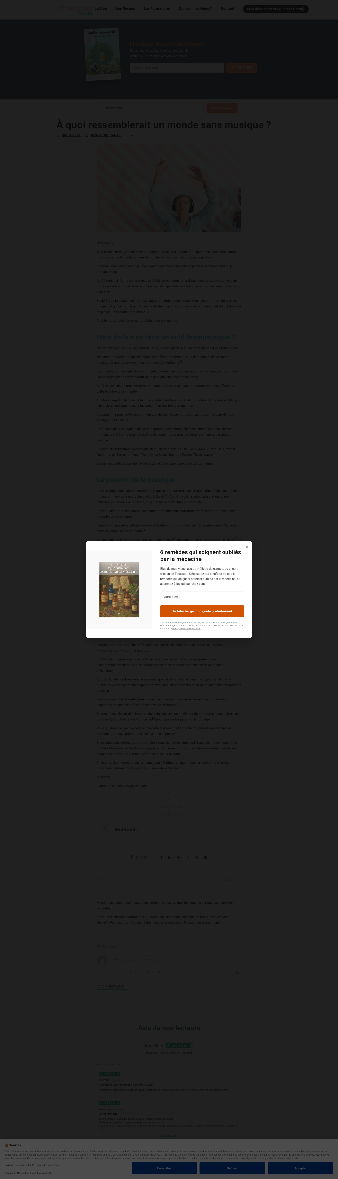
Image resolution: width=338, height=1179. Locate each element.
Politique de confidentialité (186, 628)
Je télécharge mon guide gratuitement (202, 611)
